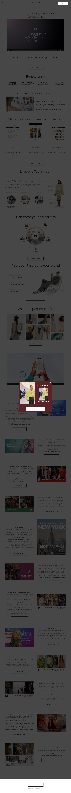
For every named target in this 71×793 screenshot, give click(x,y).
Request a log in (63, 7)
